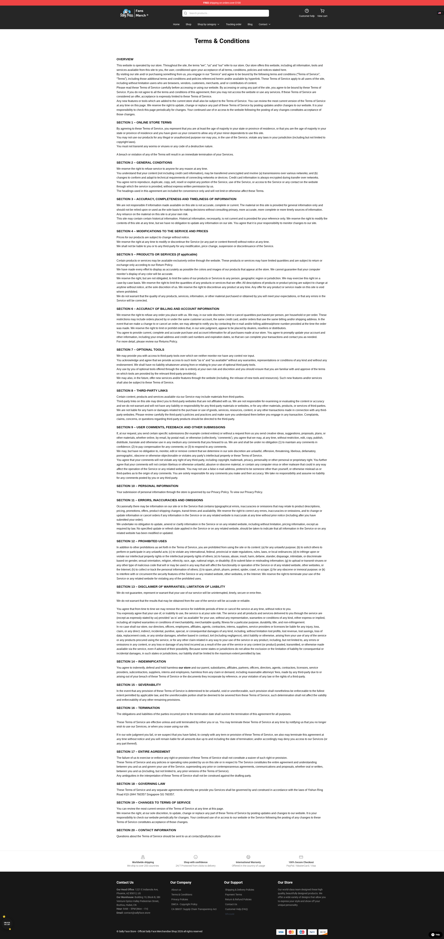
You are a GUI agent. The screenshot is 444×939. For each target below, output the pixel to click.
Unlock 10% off (7, 923)
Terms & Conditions (181, 894)
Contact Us (231, 904)
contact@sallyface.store (206, 836)
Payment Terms (233, 894)
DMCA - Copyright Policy (184, 904)
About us (176, 889)
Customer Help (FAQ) (236, 909)
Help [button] (438, 934)
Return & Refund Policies (238, 899)
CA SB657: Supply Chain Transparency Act (194, 909)
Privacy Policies (179, 899)
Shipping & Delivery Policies (239, 889)
